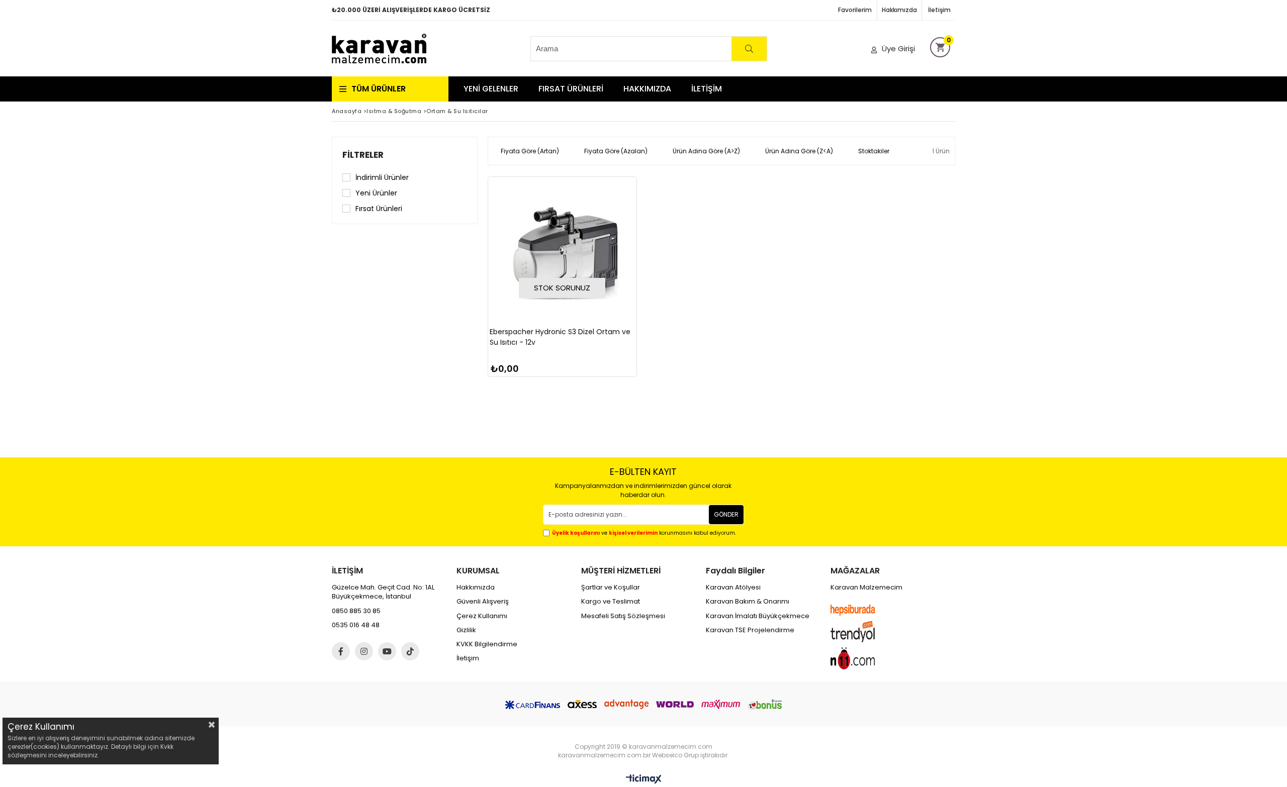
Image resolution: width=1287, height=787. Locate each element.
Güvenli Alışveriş (482, 601)
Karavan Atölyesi (733, 587)
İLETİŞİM (706, 88)
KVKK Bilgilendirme (486, 644)
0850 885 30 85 (356, 611)
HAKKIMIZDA (647, 88)
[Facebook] (341, 651)
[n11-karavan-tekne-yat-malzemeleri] (862, 658)
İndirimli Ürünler (382, 177)
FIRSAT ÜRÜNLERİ (570, 88)
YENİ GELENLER (491, 88)
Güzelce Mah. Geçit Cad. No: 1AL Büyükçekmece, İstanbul (383, 592)
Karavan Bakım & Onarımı (747, 601)
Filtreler (363, 155)
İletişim (939, 10)
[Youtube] (387, 651)
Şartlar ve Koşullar (610, 587)
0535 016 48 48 (356, 625)
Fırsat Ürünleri (378, 209)
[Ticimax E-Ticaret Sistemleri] (644, 779)
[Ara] (748, 49)
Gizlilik (466, 630)
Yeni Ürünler (376, 193)
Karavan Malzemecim (866, 587)
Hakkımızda (899, 10)
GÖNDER (726, 514)
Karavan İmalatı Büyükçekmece (757, 616)
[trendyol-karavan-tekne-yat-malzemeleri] (862, 631)
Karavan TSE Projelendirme (750, 630)
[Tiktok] (410, 651)
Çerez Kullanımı (481, 616)
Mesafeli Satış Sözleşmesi (623, 616)
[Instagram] (364, 651)
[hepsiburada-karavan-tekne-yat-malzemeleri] (862, 610)
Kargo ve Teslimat (610, 601)
